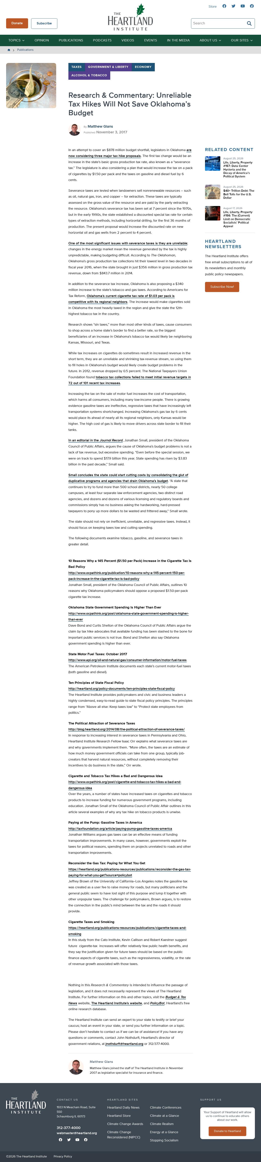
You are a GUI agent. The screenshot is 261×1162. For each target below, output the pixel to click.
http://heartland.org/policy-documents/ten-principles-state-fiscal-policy (121, 688)
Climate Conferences (165, 1107)
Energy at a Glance (164, 1132)
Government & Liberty (108, 67)
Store (213, 6)
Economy (143, 67)
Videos (128, 40)
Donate (17, 23)
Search (249, 23)
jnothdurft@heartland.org (124, 1044)
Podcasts (102, 40)
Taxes (76, 67)
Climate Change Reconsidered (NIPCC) (123, 1135)
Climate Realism (162, 1124)
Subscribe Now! (222, 287)
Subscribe (44, 23)
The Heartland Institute (130, 17)
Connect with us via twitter (233, 6)
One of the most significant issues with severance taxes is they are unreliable (127, 243)
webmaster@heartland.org (77, 1133)
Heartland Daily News (123, 1107)
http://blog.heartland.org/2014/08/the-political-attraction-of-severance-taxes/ (126, 729)
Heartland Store (119, 1116)
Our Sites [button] (240, 40)
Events (150, 40)
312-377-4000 (68, 1128)
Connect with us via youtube (243, 6)
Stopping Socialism (164, 1140)
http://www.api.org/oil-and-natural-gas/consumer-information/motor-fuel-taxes (127, 660)
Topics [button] (14, 40)
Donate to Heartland (227, 1131)
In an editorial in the (95, 440)
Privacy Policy (63, 1156)
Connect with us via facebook (224, 6)
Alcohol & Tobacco (89, 75)
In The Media (178, 40)
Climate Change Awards (125, 1124)
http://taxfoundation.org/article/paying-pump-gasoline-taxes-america (120, 828)
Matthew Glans (100, 126)
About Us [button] (208, 40)
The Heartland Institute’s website (116, 1003)
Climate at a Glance (164, 1116)
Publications (71, 40)
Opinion (42, 40)
